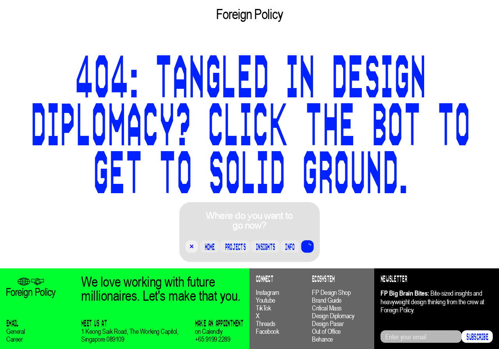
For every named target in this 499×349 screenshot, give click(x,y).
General (15, 331)
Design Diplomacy (333, 315)
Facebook (267, 331)
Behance (322, 339)
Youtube (265, 300)
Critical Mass (327, 308)
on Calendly (209, 331)
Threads (265, 323)
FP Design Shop (331, 292)
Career (14, 339)
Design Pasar (327, 323)
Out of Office (326, 331)
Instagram (267, 292)
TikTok (263, 308)
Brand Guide (327, 300)
